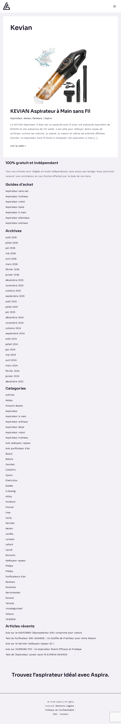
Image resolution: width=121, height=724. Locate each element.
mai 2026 (11, 253)
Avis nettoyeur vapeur (18, 443)
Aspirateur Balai (15, 427)
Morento (10, 555)
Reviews (37, 118)
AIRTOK (10, 395)
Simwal (10, 598)
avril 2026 (11, 258)
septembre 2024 (15, 333)
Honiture (10, 501)
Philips (9, 565)
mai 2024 (11, 354)
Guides (9, 485)
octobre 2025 (13, 290)
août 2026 (11, 237)
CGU (55, 714)
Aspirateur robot (15, 201)
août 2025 (11, 301)
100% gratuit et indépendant (32, 163)
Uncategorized (14, 608)
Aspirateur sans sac (17, 191)
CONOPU (11, 469)
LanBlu (9, 533)
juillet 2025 (12, 306)
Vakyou (10, 613)
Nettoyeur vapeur (16, 560)
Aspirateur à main (16, 212)
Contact (64, 714)
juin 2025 (10, 312)
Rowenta (11, 587)
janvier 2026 (12, 274)
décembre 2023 (14, 381)
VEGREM (11, 619)
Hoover (10, 507)
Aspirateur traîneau (17, 196)
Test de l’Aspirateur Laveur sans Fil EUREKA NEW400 (36, 654)
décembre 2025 (14, 280)
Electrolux (11, 480)
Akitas (9, 400)
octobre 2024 (13, 328)
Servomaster (13, 592)
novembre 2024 (15, 322)
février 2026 (12, 269)
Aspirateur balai (15, 207)
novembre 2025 (14, 285)
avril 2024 (11, 360)
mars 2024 (12, 365)
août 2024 (11, 338)
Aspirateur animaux (17, 223)
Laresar (10, 539)
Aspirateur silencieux (17, 217)
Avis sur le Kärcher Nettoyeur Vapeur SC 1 (30, 643)
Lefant (9, 544)
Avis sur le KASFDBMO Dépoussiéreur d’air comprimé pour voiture (44, 632)
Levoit (9, 549)
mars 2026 (12, 264)
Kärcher (10, 523)
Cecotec (10, 464)
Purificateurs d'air (16, 576)
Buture (9, 459)
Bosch (9, 453)
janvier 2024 (12, 376)
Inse (8, 512)
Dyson (9, 475)
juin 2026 (10, 248)
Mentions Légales (64, 706)
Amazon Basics (14, 405)
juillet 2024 (12, 344)
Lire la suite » (18, 145)
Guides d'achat (19, 184)
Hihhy (9, 496)
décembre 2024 (15, 317)
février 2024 (13, 371)
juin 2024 (10, 349)
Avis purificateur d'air (18, 448)
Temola (10, 603)
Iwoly (9, 517)
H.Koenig (11, 491)
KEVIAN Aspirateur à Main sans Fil (50, 111)
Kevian (27, 118)
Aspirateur (16, 118)
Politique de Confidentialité (59, 710)
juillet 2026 (12, 242)
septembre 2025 (15, 296)
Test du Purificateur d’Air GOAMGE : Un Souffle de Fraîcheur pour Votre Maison (51, 638)
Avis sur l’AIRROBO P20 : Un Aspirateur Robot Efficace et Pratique (43, 649)
